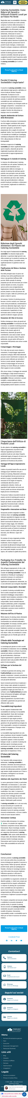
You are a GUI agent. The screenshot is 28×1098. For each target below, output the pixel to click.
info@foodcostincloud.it (13, 976)
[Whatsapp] (4, 985)
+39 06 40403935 (11, 958)
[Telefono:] (4, 958)
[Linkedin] (4, 1017)
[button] (15, 2)
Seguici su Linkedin (12, 1018)
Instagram (10, 1007)
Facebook (10, 998)
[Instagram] (4, 1008)
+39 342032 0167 (12, 967)
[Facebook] (4, 999)
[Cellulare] (4, 967)
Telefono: (9, 957)
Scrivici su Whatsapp (12, 985)
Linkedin (9, 1016)
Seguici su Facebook (12, 1000)
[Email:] (4, 976)
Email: (9, 975)
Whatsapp (10, 984)
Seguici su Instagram (12, 1009)
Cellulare (9, 966)
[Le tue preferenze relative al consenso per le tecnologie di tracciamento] (1, 823)
